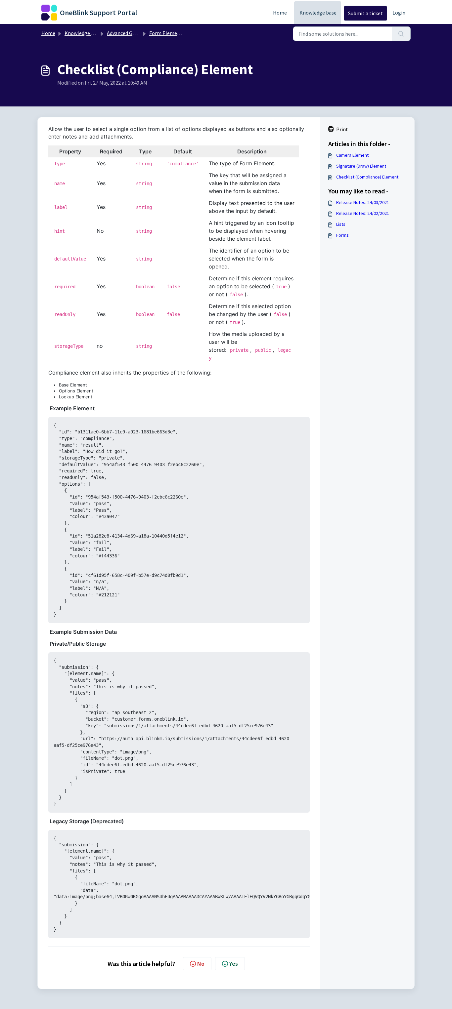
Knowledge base (318, 12)
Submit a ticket (365, 13)
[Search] (401, 33)
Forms (342, 235)
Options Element (76, 390)
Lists (340, 224)
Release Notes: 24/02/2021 (362, 213)
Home (280, 12)
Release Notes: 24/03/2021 (362, 202)
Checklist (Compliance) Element (367, 177)
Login (398, 12)
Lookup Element (75, 396)
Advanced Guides (125, 33)
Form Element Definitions (179, 33)
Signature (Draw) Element (361, 166)
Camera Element (352, 155)
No (200, 963)
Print (342, 129)
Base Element (73, 384)
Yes (233, 963)
